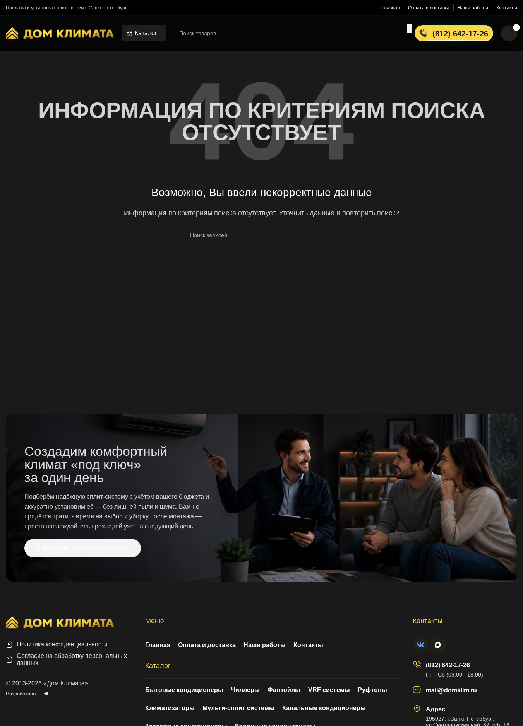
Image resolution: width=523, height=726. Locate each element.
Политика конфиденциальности (62, 644)
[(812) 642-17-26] (417, 664)
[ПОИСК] (409, 28)
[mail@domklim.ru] (417, 689)
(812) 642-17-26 (448, 665)
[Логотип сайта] (60, 32)
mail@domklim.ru (451, 690)
